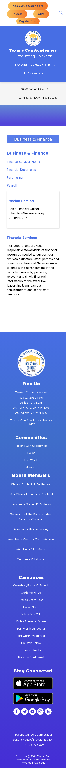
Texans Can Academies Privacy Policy (31, 422)
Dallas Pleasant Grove (31, 621)
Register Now (28, 21)
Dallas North (31, 607)
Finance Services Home (23, 162)
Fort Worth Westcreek (31, 635)
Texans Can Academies (33, 89)
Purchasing (15, 177)
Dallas (31, 453)
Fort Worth (31, 460)
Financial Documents (21, 169)
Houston (31, 467)
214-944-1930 (39, 412)
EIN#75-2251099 (33, 744)
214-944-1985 (41, 407)
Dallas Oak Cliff (31, 614)
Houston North (31, 650)
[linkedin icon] (48, 714)
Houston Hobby (31, 643)
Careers (17, 14)
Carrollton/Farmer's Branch (31, 585)
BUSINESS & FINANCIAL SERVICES (37, 97)
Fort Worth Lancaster (31, 628)
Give (41, 14)
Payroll (12, 185)
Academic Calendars (28, 6)
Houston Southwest (31, 657)
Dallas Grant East (31, 600)
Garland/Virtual (31, 592)
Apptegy (40, 762)
